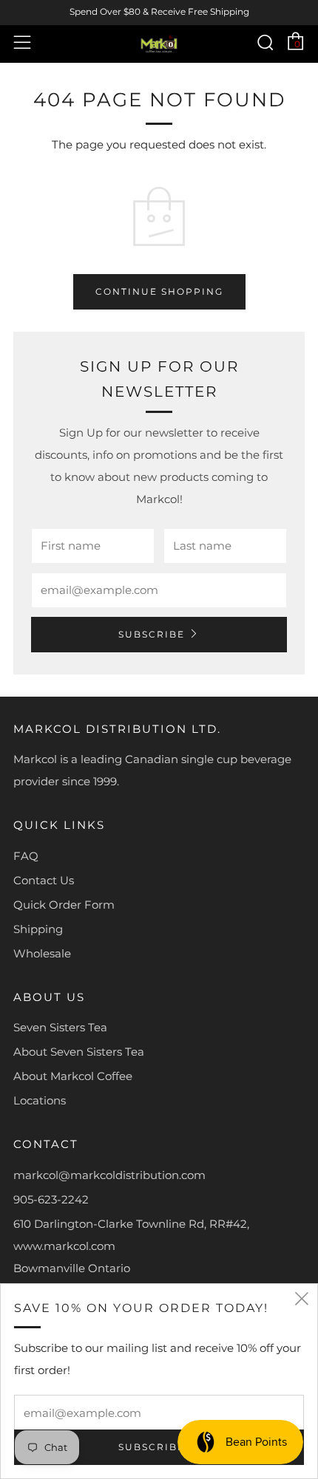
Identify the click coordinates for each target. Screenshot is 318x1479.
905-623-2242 (51, 1199)
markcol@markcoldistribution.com (109, 1175)
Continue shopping (159, 291)
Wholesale (42, 953)
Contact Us (43, 880)
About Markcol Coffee (72, 1076)
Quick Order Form (64, 905)
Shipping (38, 929)
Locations (39, 1100)
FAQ (25, 856)
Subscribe (151, 634)
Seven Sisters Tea (60, 1027)
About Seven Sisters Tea (78, 1052)
